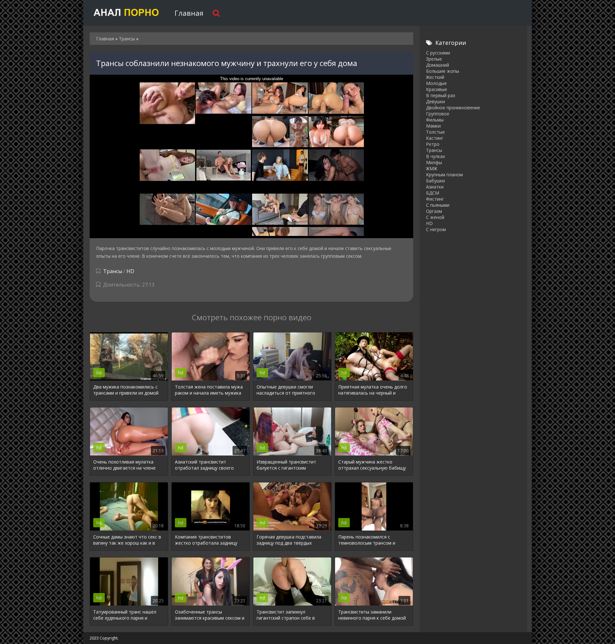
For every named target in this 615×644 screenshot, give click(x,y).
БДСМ (432, 193)
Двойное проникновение (453, 108)
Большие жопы (442, 71)
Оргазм (434, 211)
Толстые (435, 132)
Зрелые (434, 59)
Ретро (432, 144)
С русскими (438, 53)
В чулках (435, 156)
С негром (436, 229)
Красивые (436, 89)
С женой (435, 217)
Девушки (435, 101)
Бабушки (435, 181)
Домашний (437, 65)
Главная (189, 13)
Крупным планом (444, 174)
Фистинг (435, 199)
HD (130, 271)
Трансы (112, 271)
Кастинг (434, 138)
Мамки (433, 126)
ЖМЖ (431, 168)
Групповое (437, 114)
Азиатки (435, 187)
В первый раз (440, 95)
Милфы (434, 162)
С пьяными (437, 205)
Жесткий (435, 77)
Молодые (436, 83)
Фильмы (435, 120)
